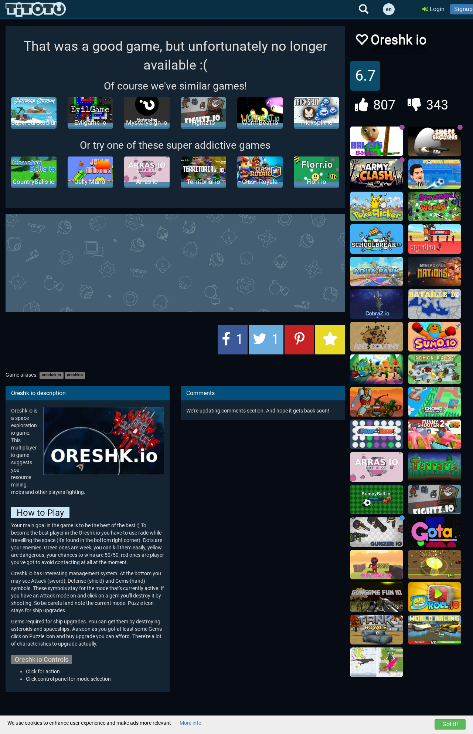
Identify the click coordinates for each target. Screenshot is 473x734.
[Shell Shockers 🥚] (434, 141)
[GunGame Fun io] (376, 597)
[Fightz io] (434, 499)
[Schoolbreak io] (376, 239)
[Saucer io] (434, 564)
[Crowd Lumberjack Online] (434, 402)
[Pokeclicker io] (376, 206)
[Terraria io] (434, 467)
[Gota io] (434, 532)
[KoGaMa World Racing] (434, 629)
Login (436, 9)
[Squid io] (434, 239)
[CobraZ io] (376, 304)
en (389, 9)
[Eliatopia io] (376, 369)
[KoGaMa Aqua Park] (376, 271)
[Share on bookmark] (330, 339)
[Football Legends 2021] (434, 174)
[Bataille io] (434, 304)
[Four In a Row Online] (376, 434)
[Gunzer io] (376, 532)
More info (190, 723)
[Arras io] (376, 467)
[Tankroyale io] (376, 629)
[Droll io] (434, 597)
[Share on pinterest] (299, 339)
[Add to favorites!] (361, 41)
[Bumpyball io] (376, 499)
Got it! (450, 724)
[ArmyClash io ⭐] (376, 174)
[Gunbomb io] (376, 564)
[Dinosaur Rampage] (376, 662)
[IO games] (35, 9)
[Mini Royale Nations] (434, 271)
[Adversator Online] (376, 402)
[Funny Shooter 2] (434, 434)
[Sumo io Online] (434, 336)
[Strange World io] (434, 206)
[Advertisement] (185, 262)
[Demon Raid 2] (434, 369)
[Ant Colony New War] (376, 336)
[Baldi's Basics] (376, 141)
